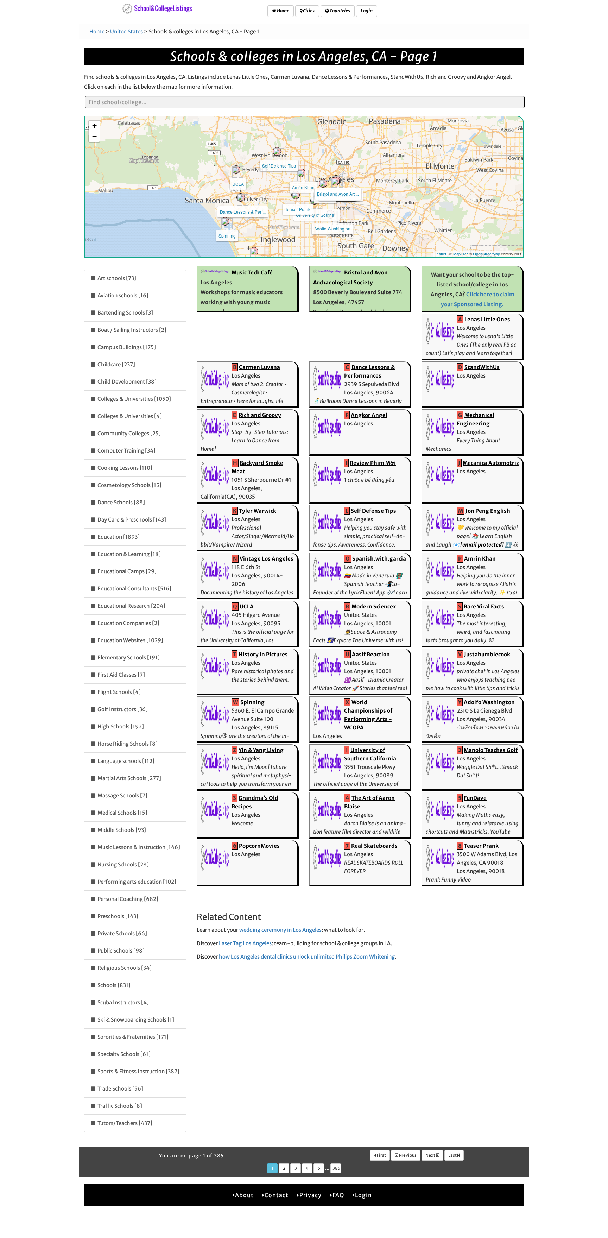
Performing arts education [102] (136, 881)
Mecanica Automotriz (491, 463)
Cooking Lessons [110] (124, 468)
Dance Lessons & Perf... (243, 212)
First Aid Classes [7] (120, 674)
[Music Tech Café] (335, 181)
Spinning (227, 236)
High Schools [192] (120, 726)
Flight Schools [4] (118, 692)
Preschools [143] (117, 916)
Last (452, 1155)
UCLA (238, 184)
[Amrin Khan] (301, 173)
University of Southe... (316, 215)
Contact (277, 1195)
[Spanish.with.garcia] (254, 251)
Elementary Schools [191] (128, 657)
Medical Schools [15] (121, 812)
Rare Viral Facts (484, 606)
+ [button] (94, 125)
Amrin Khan (303, 187)
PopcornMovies (259, 845)
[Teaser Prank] (295, 195)
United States (126, 31)
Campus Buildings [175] (126, 347)
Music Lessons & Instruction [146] (138, 847)
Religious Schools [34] (124, 968)
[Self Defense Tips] (277, 151)
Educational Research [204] (130, 605)
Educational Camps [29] (126, 571)
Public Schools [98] (120, 950)
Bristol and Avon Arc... (338, 194)
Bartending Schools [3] (124, 312)
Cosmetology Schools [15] (129, 485)
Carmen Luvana (259, 367)
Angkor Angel (369, 415)
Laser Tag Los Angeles (245, 943)
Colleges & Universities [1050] (133, 399)
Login (367, 11)
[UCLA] (236, 169)
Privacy (310, 1195)
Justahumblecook (487, 654)
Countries (339, 11)
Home (282, 11)
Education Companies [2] (127, 623)
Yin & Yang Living (261, 750)
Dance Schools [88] (120, 502)
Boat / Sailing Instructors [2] (131, 330)
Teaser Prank (297, 209)
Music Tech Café (252, 272)
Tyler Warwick (257, 510)
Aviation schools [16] (122, 295)
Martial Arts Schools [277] (128, 778)
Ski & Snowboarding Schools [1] (135, 1019)
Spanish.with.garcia (379, 558)
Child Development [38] (126, 381)
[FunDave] (323, 183)
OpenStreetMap (486, 254)
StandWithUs (482, 367)
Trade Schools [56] (119, 1088)
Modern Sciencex (374, 606)
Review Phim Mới (373, 463)
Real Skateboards (374, 845)
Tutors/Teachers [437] (124, 1123)
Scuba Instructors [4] (122, 1002)
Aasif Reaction (371, 654)
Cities (308, 11)
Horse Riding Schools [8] (127, 743)
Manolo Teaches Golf (491, 750)
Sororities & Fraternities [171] (132, 1037)
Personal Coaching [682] (127, 899)
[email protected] (482, 544)
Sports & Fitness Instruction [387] (137, 1071)
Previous (407, 1155)
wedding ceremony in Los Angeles (280, 930)
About (244, 1195)
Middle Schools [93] (121, 830)
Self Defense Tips (279, 166)
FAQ (338, 1195)
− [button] (94, 136)
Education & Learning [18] (128, 554)
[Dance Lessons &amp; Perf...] (240, 197)
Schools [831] (113, 985)
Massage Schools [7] (121, 795)
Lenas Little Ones (487, 319)
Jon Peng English (488, 510)
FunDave (475, 798)
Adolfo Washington (332, 229)
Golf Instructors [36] (122, 709)
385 (336, 1168)
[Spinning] (225, 221)
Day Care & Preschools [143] (131, 519)
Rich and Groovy (260, 415)
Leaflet (440, 254)
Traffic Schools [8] (119, 1106)
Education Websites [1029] (129, 640)
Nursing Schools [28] (122, 864)
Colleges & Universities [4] (129, 416)
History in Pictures (263, 654)
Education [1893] (118, 536)
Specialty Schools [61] (123, 1054)
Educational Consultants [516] (133, 588)
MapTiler (460, 254)
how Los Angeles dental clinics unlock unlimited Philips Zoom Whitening (307, 956)
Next (430, 1155)
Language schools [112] (125, 761)
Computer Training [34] (126, 450)
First (381, 1155)
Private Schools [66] (121, 933)
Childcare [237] (115, 364)
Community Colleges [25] (128, 433)
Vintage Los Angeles (266, 558)
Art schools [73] (116, 278)
